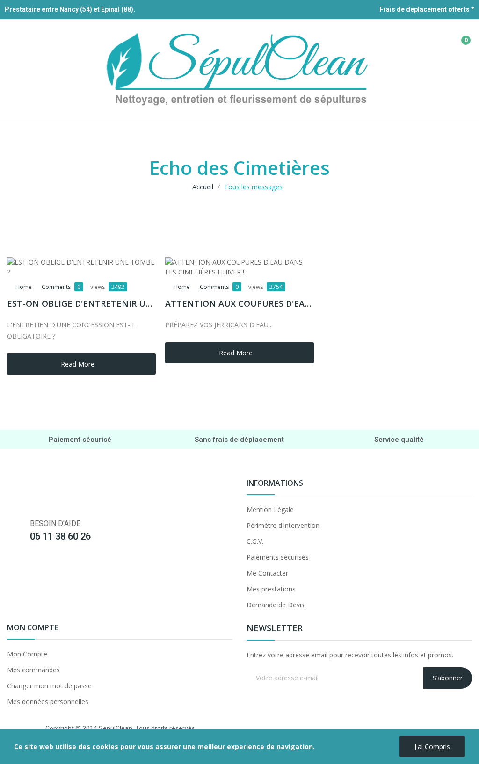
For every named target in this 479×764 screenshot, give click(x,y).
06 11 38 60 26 (60, 536)
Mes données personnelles (47, 701)
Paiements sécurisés (278, 557)
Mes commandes (33, 669)
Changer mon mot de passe (49, 685)
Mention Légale (270, 509)
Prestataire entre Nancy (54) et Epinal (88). (70, 9)
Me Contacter (267, 573)
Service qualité (399, 439)
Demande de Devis (276, 604)
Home (23, 287)
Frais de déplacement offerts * (426, 9)
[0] (459, 36)
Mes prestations (271, 588)
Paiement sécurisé (80, 439)
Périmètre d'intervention (283, 525)
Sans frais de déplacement (239, 439)
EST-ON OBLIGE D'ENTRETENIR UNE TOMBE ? (81, 303)
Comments (61, 287)
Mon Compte (27, 653)
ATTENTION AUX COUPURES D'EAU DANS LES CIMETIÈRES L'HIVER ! (239, 303)
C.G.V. (255, 541)
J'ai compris (432, 746)
